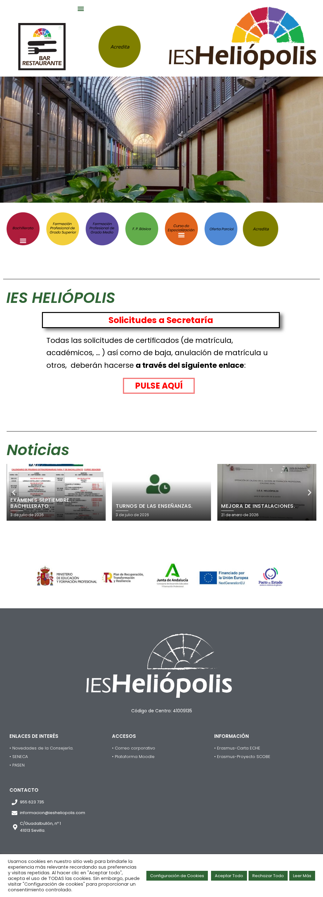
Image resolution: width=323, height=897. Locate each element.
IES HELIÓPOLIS (60, 297)
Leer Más (302, 876)
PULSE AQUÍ (159, 385)
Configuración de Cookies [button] (177, 876)
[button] (81, 8)
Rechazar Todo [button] (268, 876)
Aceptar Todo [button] (229, 876)
